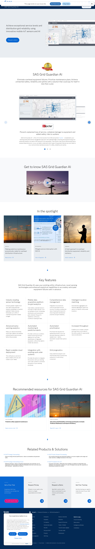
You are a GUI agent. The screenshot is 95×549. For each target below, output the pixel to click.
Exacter (61, 138)
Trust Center (41, 543)
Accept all (12, 534)
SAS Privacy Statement (24, 523)
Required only (22, 534)
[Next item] (89, 122)
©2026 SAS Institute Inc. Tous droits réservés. (55, 543)
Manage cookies (18, 538)
